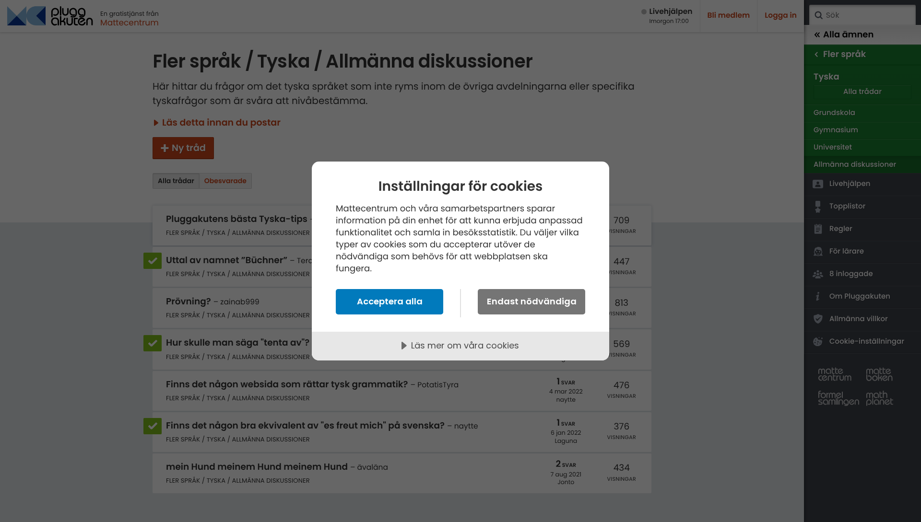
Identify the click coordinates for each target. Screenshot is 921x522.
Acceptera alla (390, 301)
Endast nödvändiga (532, 301)
